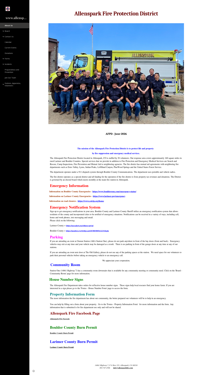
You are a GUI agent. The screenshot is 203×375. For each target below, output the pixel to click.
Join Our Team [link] (10, 77)
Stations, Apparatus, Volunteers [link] (13, 84)
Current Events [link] (10, 47)
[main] (116, 14)
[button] (200, 3)
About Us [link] (9, 25)
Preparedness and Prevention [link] (12, 70)
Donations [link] (9, 53)
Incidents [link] (8, 64)
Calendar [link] (8, 42)
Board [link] (7, 31)
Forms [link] (7, 58)
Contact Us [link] (9, 36)
